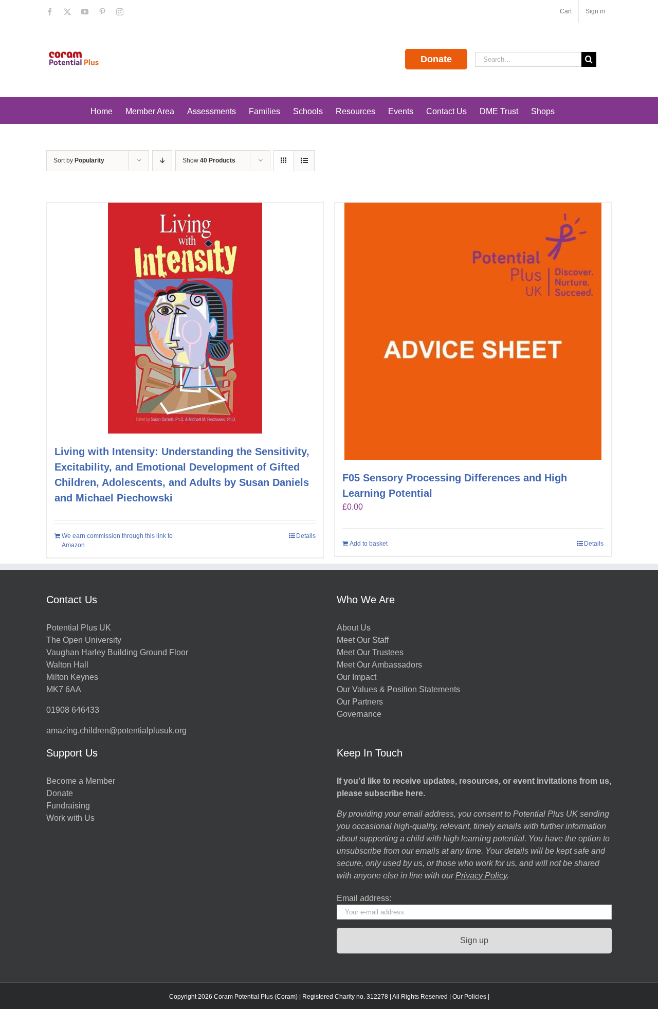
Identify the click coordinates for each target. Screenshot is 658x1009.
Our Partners (360, 701)
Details (306, 535)
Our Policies (469, 996)
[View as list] (304, 161)
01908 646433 (72, 710)
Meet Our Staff (363, 640)
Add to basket (369, 543)
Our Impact (357, 677)
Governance (359, 714)
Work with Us (70, 818)
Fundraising (68, 805)
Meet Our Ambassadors (379, 664)
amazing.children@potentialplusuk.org (116, 730)
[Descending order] (162, 160)
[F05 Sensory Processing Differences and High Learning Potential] (473, 331)
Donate (436, 59)
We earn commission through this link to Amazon (117, 540)
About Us (354, 627)
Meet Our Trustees (370, 652)
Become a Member (80, 781)
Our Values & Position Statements (398, 689)
